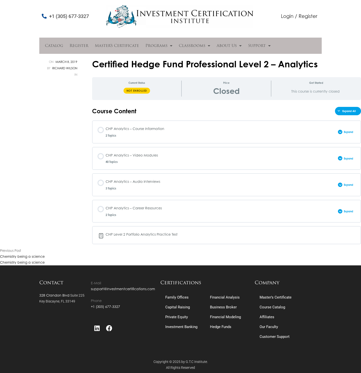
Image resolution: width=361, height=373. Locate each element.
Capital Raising (177, 307)
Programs (156, 46)
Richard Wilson (64, 68)
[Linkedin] (97, 328)
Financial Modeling (225, 317)
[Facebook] (109, 328)
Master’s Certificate (117, 46)
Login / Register (299, 16)
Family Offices (177, 297)
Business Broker (223, 307)
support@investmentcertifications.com (123, 289)
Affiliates (267, 317)
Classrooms (192, 46)
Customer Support (275, 336)
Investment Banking (181, 327)
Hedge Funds (220, 327)
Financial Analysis (225, 297)
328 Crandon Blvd (54, 295)
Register (78, 46)
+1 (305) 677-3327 (105, 306)
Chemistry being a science (22, 256)
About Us (227, 46)
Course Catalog (272, 307)
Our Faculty (269, 327)
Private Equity (176, 317)
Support (257, 46)
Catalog (54, 46)
